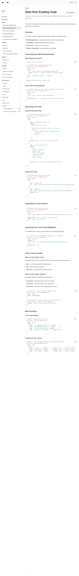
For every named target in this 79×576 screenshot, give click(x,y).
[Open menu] (76, 2)
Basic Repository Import (33, 58)
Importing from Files (33, 106)
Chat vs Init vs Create (33, 253)
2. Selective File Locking (33, 338)
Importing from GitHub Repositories (39, 54)
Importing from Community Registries (40, 227)
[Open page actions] (75, 12)
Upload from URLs (31, 172)
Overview (29, 32)
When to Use (34, 257)
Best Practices (31, 311)
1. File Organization (31, 315)
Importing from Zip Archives (36, 203)
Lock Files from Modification (35, 86)
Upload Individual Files (33, 111)
